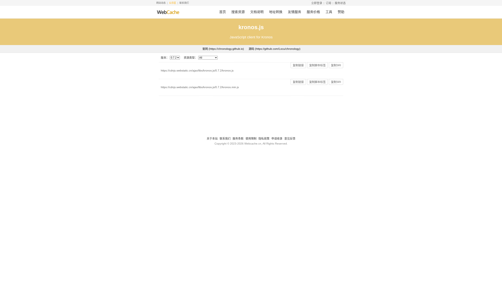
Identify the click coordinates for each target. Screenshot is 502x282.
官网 (223, 48)
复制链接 (298, 65)
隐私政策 (263, 138)
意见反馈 (289, 138)
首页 (222, 12)
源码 (274, 48)
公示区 (172, 3)
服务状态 (340, 3)
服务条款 (238, 138)
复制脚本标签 (317, 65)
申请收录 (276, 138)
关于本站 (212, 138)
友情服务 (294, 12)
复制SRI (336, 65)
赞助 (341, 12)
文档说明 (257, 12)
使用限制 (251, 138)
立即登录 (316, 3)
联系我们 (184, 3)
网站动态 (161, 3)
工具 (329, 12)
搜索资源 (238, 12)
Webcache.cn (252, 143)
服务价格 (313, 12)
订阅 (328, 3)
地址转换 (275, 12)
